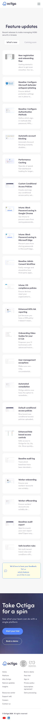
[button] (38, 4)
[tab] (11, 42)
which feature (23, 572)
